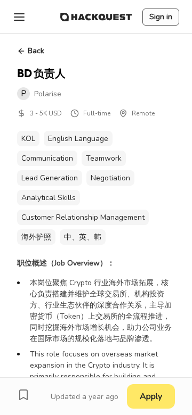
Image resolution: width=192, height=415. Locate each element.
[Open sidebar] (19, 17)
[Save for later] (23, 394)
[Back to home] (96, 17)
